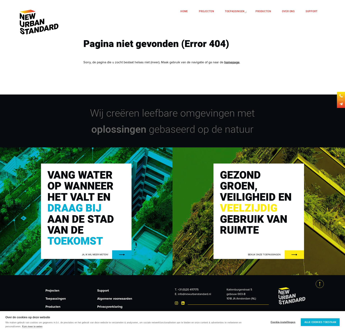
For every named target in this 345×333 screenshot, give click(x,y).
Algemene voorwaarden (114, 298)
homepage (232, 62)
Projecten (206, 11)
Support (312, 11)
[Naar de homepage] (39, 23)
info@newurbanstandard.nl (194, 294)
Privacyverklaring (110, 306)
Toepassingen (235, 11)
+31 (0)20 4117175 (188, 289)
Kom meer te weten (32, 326)
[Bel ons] (341, 95)
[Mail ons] (341, 104)
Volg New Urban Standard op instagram (176, 303)
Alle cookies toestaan (320, 322)
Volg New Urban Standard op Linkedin (183, 303)
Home (184, 11)
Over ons (288, 11)
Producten (263, 11)
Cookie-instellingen (283, 322)
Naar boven (320, 284)
